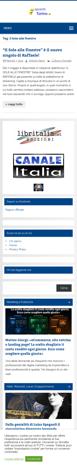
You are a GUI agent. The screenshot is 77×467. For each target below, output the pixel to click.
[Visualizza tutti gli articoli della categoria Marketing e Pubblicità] (68, 302)
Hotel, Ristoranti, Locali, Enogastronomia (30, 386)
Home (13, 245)
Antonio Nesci (37, 60)
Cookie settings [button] (13, 458)
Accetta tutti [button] (33, 459)
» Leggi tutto (14, 104)
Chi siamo (15, 241)
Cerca (64, 288)
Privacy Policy (17, 249)
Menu (8, 28)
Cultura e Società (61, 60)
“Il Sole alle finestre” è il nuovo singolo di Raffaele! (32, 52)
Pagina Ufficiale (14, 209)
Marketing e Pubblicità (20, 302)
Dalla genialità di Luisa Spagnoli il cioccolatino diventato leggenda (32, 426)
